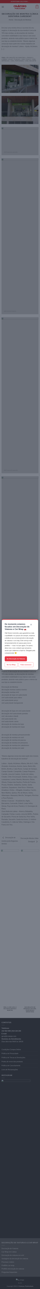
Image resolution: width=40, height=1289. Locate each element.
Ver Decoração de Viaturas (16, 659)
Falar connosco (26, 664)
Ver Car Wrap (11, 664)
